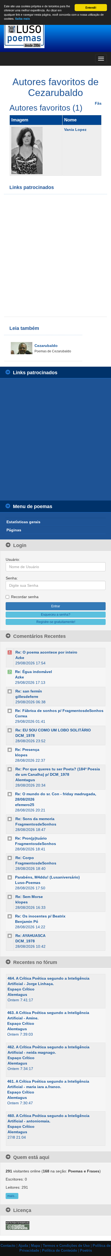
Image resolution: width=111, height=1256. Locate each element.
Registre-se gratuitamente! (55, 622)
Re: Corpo (24, 858)
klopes (21, 755)
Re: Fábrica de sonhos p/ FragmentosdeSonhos (59, 710)
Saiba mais (22, 19)
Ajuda (23, 1246)
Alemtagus (25, 780)
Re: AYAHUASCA (30, 935)
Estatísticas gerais (23, 522)
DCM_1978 (25, 735)
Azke (19, 657)
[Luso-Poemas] (55, 35)
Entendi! (90, 7)
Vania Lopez (75, 129)
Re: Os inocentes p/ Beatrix (40, 916)
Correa (21, 716)
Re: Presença (27, 749)
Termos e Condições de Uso (66, 1246)
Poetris (86, 1250)
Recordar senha (25, 597)
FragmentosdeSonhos (35, 824)
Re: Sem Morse (29, 896)
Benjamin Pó (26, 921)
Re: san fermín (28, 691)
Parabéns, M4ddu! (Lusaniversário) (47, 877)
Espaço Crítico (21, 989)
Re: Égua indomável (33, 672)
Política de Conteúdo (59, 1250)
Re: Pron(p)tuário (31, 838)
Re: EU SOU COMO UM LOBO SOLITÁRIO (53, 730)
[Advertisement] (55, 255)
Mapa (35, 1246)
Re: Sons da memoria (34, 819)
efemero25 (24, 805)
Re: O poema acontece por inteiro (46, 652)
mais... (12, 1196)
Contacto (8, 1246)
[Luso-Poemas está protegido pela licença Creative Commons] (17, 1225)
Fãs (98, 103)
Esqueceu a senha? (55, 615)
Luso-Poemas (27, 882)
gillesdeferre (26, 696)
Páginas (13, 530)
